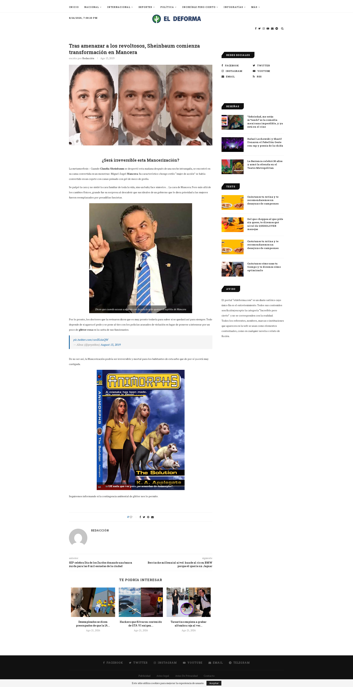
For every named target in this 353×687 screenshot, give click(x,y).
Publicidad (144, 675)
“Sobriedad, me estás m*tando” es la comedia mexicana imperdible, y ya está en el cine (265, 121)
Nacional (91, 7)
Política (167, 7)
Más (254, 7)
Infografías (233, 7)
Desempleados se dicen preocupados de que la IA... (93, 623)
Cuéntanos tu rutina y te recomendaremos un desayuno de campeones (263, 200)
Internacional (118, 7)
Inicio (74, 7)
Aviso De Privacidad (186, 675)
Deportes (145, 7)
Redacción (88, 58)
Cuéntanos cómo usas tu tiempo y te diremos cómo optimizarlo (264, 267)
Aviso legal (162, 675)
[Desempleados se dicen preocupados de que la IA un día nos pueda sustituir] (93, 602)
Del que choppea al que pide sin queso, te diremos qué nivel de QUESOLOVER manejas (265, 224)
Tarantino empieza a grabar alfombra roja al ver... (188, 623)
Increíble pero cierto (198, 7)
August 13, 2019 (111, 345)
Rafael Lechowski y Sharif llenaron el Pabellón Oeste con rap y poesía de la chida (265, 142)
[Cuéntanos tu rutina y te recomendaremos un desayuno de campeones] (233, 202)
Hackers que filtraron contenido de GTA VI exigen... (141, 623)
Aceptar (214, 683)
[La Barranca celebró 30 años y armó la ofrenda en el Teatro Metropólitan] (233, 166)
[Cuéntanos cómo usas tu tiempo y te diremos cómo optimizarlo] (233, 269)
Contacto (209, 675)
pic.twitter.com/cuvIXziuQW (90, 340)
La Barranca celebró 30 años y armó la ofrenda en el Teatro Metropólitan (264, 164)
